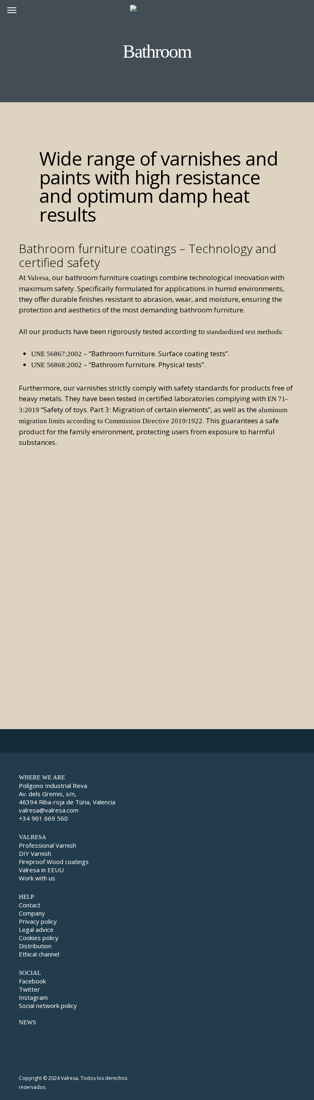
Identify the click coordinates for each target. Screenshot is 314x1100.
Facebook (32, 981)
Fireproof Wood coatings (54, 862)
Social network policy (48, 1005)
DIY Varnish (35, 853)
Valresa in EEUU (41, 870)
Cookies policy (38, 938)
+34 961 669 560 (43, 818)
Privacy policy (38, 921)
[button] (11, 10)
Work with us (37, 878)
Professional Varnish (47, 845)
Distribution (35, 946)
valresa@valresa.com (48, 810)
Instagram (33, 997)
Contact (29, 905)
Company (32, 913)
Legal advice (36, 929)
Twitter (29, 989)
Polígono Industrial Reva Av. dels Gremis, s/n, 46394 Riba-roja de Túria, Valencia (67, 793)
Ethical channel (39, 954)
